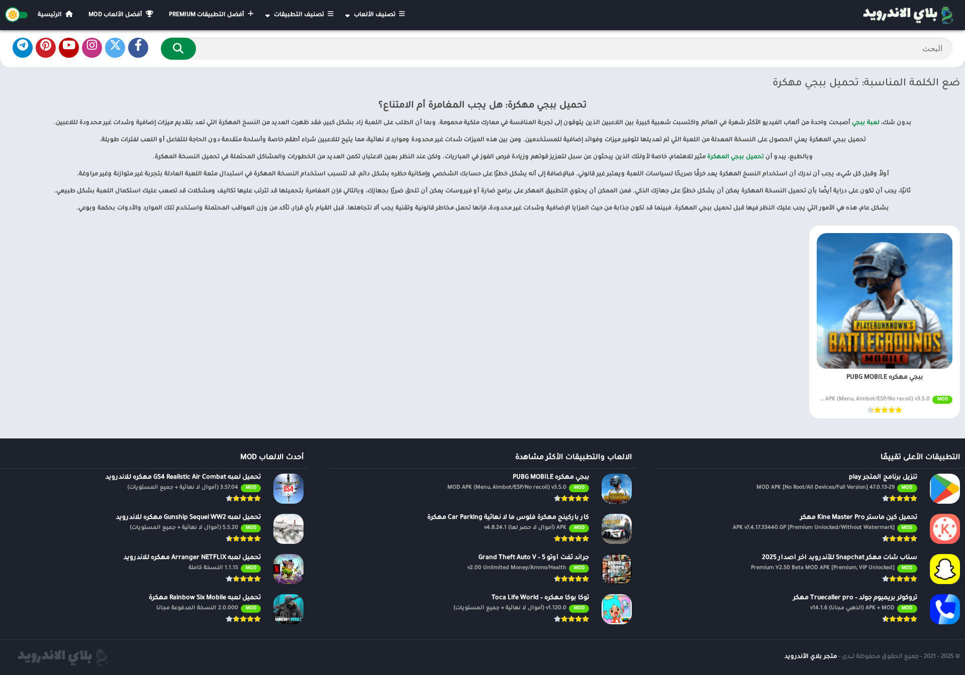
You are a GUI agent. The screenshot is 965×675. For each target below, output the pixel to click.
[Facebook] (138, 48)
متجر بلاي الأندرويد (811, 657)
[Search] (178, 49)
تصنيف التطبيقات (300, 15)
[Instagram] (92, 48)
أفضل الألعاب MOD (116, 15)
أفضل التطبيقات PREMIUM (207, 15)
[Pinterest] (46, 48)
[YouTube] (69, 48)
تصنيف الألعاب (375, 15)
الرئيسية (50, 15)
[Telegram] (23, 48)
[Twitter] (115, 48)
